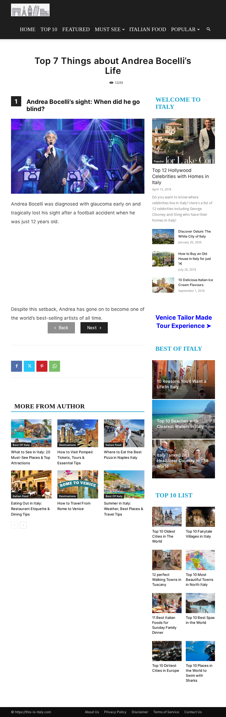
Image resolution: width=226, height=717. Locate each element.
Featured (76, 29)
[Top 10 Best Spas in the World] (200, 603)
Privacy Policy (115, 712)
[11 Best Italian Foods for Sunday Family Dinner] (167, 603)
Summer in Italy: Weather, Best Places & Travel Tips (123, 508)
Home (28, 29)
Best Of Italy (21, 445)
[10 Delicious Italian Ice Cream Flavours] (163, 285)
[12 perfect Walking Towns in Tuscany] (167, 560)
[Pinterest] (41, 366)
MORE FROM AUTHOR (49, 406)
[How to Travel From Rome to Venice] (77, 484)
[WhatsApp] (54, 366)
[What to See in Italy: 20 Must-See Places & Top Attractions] (31, 433)
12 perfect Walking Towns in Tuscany (166, 579)
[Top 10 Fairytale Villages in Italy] (200, 517)
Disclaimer (140, 712)
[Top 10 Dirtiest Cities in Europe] (167, 651)
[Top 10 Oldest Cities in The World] (167, 517)
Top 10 (49, 29)
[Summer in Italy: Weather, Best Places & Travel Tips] (124, 484)
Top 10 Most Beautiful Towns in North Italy (199, 579)
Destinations (67, 445)
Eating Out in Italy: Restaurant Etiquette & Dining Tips (30, 508)
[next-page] (23, 525)
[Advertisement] (77, 267)
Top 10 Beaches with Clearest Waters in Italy (180, 423)
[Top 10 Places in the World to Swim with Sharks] (200, 651)
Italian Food (147, 29)
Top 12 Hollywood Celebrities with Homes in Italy (180, 176)
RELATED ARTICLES (46, 395)
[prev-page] (14, 525)
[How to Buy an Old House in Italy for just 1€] (163, 258)
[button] (208, 29)
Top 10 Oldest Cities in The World (163, 536)
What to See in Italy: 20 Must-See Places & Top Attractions (30, 457)
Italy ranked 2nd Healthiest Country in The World (182, 460)
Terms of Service (166, 712)
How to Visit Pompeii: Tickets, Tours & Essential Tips (75, 457)
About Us (92, 712)
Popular (183, 29)
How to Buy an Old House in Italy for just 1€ (194, 259)
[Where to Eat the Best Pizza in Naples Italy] (124, 433)
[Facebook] (16, 366)
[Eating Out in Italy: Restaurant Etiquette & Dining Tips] (31, 484)
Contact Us (193, 712)
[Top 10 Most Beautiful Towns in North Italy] (200, 560)
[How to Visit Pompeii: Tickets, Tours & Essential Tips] (77, 433)
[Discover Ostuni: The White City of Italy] (163, 236)
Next (92, 327)
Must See (108, 29)
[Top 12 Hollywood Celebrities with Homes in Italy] (183, 141)
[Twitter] (29, 366)
